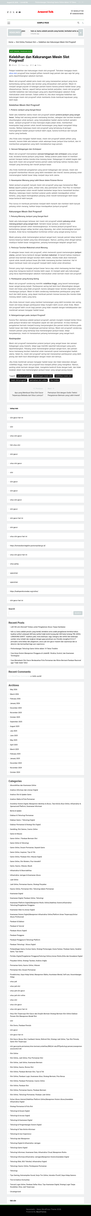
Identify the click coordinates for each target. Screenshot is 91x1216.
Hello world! (36, 676)
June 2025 (14, 736)
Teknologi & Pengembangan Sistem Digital (26, 1125)
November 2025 (16, 713)
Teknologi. (14, 1171)
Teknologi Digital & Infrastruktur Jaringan (25, 1143)
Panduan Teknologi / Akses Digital (23, 944)
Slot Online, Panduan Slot (21, 51)
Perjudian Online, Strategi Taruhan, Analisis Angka (28, 961)
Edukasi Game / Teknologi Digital (22, 820)
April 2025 (14, 745)
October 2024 (15, 772)
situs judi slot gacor (17, 991)
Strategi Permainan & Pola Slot (21, 1106)
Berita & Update (16, 811)
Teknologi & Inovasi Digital (20, 1116)
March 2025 (14, 749)
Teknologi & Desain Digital (20, 1111)
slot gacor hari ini (16, 418)
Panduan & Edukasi (17, 922)
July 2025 (13, 731)
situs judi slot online (17, 995)
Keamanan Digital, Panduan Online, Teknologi (26, 898)
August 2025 (14, 726)
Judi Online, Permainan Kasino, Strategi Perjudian (28, 884)
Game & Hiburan (16, 834)
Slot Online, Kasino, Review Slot (22, 1067)
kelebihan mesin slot (63, 376)
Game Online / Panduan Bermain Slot (23, 838)
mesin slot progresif (18, 380)
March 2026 (14, 694)
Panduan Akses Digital (18, 931)
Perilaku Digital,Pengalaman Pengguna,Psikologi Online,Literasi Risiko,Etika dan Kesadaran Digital (46, 956)
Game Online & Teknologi (19, 843)
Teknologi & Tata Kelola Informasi (22, 1129)
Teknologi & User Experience (20, 1134)
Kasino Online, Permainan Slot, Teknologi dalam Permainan (32, 889)
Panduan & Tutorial (17, 926)
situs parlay (14, 564)
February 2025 (15, 754)
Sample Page (43, 23)
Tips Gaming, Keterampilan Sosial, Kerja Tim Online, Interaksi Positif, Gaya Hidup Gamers (43, 1175)
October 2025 (15, 717)
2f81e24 (14, 65)
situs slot (13, 73)
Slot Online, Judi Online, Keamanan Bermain (26, 1063)
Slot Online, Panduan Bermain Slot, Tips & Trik (27, 1072)
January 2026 (15, 703)
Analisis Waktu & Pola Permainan (22, 799)
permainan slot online (38, 380)
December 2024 (16, 763)
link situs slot (15, 445)
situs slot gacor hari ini (18, 536)
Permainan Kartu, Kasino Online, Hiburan (25, 965)
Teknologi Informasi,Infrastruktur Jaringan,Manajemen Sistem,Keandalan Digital (39, 1157)
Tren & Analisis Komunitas (20, 1180)
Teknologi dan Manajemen (20, 1139)
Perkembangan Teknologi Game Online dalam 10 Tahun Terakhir (34, 649)
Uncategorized (15, 1192)
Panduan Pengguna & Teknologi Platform (25, 940)
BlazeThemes (41, 1212)
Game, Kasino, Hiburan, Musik (21, 866)
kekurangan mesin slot (43, 376)
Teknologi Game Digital (18, 1148)
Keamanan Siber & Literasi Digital (22, 910)
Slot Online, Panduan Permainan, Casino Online (27, 1081)
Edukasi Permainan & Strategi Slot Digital (25, 825)
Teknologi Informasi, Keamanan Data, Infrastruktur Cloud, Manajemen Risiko (38, 1152)
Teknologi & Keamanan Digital (21, 1120)
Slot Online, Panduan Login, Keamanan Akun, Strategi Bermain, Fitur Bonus (37, 1076)
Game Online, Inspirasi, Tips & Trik (22, 852)
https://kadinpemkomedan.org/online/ (24, 591)
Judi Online (14, 880)
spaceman (14, 573)
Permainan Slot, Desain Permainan (23, 970)
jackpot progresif (24, 376)
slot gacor (14, 454)
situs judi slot (15, 986)
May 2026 (13, 690)
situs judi (13, 982)
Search (12, 609)
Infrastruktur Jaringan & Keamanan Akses (25, 875)
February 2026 (15, 699)
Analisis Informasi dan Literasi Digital (24, 790)
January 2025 (15, 759)
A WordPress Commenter (20, 676)
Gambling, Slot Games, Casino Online (24, 829)
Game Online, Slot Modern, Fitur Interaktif (25, 861)
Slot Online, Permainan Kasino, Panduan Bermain (28, 1090)
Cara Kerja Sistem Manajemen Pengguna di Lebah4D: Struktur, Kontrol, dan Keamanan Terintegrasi (53, 2)
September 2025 (16, 722)
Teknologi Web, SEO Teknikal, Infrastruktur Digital (28, 1162)
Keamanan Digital (16, 894)
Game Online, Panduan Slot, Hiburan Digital (26, 857)
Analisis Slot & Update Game (20, 795)
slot (11, 427)
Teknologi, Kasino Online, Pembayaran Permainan (28, 1166)
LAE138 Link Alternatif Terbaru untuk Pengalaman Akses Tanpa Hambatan (38, 627)
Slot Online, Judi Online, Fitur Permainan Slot (26, 1058)
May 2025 (13, 740)
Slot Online (54, 380)
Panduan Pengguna (17, 935)
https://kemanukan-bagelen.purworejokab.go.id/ (28, 546)
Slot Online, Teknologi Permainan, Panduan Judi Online (30, 1095)
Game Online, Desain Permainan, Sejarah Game (27, 848)
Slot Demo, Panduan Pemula (20, 1025)
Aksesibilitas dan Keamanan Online (23, 785)
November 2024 (16, 768)
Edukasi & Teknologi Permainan (22, 815)
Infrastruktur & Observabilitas (21, 871)
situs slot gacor (16, 436)
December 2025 (16, 708)
